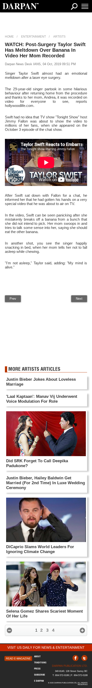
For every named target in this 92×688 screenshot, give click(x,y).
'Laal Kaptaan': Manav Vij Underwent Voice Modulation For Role (41, 399)
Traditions (40, 662)
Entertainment (33, 36)
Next (79, 298)
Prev (13, 298)
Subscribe (39, 674)
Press (37, 668)
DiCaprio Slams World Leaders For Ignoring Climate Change (40, 549)
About (37, 656)
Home (9, 36)
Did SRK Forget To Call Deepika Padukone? (37, 463)
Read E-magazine (18, 658)
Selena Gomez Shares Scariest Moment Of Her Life (44, 613)
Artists (59, 36)
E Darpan (39, 680)
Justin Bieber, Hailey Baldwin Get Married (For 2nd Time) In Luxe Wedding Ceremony (45, 483)
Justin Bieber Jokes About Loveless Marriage (41, 382)
